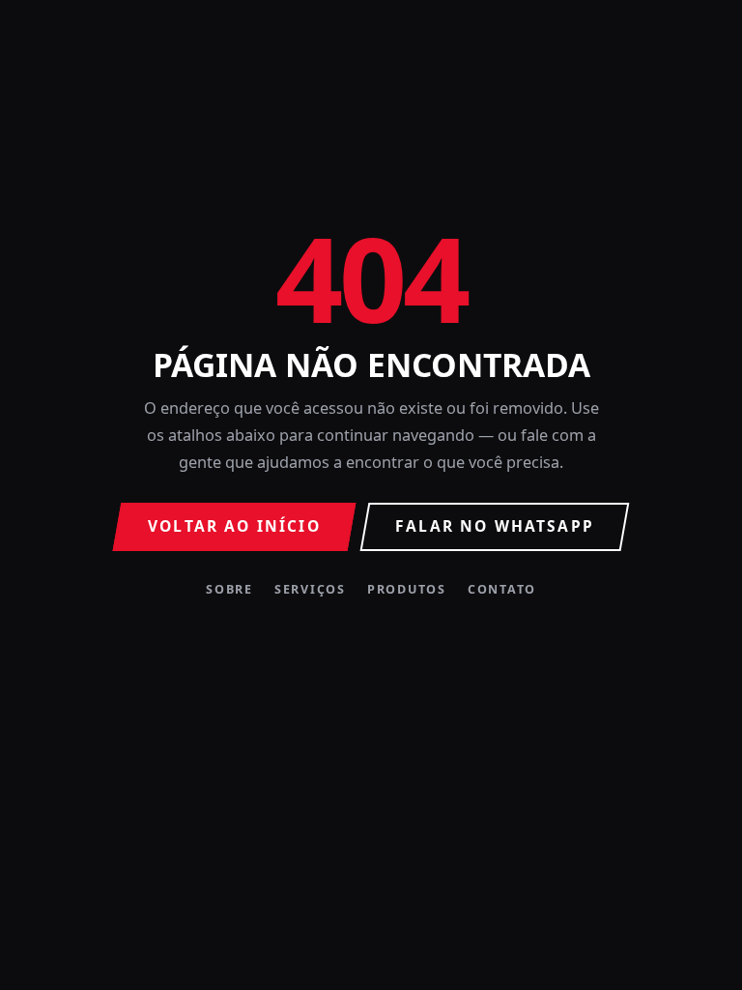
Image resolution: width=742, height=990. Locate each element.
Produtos (406, 590)
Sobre (229, 590)
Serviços (310, 590)
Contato (502, 590)
